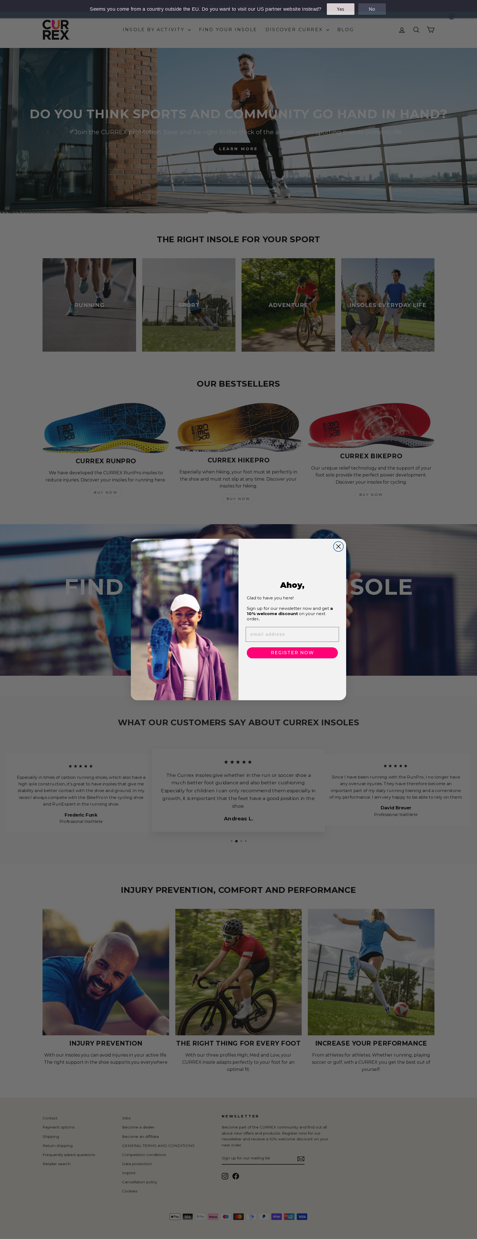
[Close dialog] (338, 546)
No (372, 9)
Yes (340, 9)
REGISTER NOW (292, 652)
